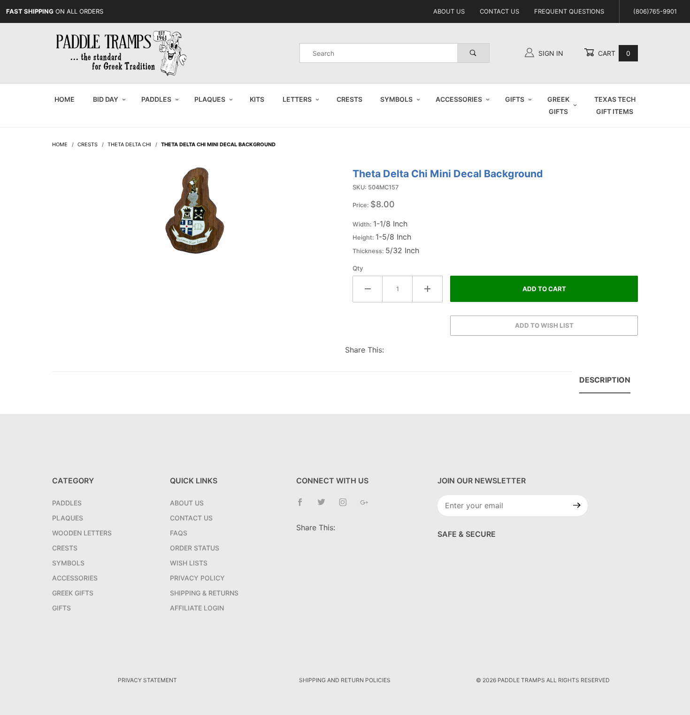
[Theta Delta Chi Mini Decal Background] (194, 215)
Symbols (396, 99)
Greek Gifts (558, 105)
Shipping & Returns (204, 593)
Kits (257, 99)
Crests (349, 99)
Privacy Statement (147, 680)
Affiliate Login (197, 608)
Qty (358, 268)
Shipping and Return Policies (345, 680)
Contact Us (499, 11)
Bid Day (105, 99)
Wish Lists (188, 563)
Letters (297, 99)
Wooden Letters (82, 533)
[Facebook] (303, 505)
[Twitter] (325, 505)
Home (64, 99)
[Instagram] (346, 505)
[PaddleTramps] (122, 52)
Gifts (514, 99)
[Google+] (368, 505)
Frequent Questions (569, 11)
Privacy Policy (197, 578)
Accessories (459, 99)
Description (604, 379)
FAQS (178, 533)
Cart (613, 53)
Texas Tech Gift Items (615, 105)
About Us (449, 11)
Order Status (194, 548)
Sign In (550, 53)
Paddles (156, 99)
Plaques (209, 99)
